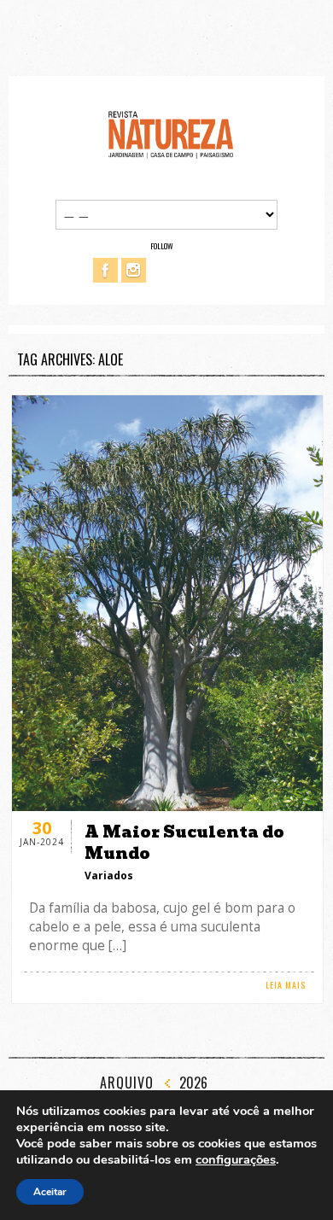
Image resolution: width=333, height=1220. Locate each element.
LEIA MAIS (286, 984)
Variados (109, 875)
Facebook (105, 270)
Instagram (133, 270)
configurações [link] (236, 1159)
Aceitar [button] (50, 1192)
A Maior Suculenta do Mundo (184, 843)
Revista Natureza (170, 134)
